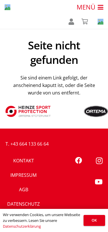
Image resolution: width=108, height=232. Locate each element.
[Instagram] (99, 160)
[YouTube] (99, 181)
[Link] (71, 21)
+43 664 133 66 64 (29, 144)
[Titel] (7, 7)
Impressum (23, 175)
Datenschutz (23, 204)
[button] (90, 7)
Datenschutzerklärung (22, 226)
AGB (23, 189)
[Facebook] (78, 160)
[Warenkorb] (85, 21)
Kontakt (23, 160)
